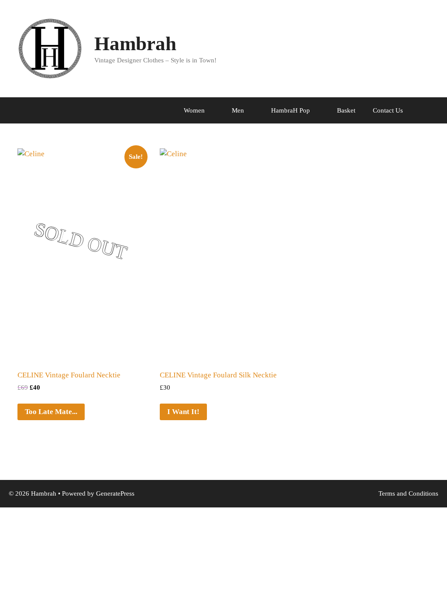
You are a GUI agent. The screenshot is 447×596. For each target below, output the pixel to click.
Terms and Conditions (408, 493)
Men (238, 110)
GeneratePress (115, 493)
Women (194, 110)
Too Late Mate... (51, 412)
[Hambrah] (50, 48)
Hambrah (135, 44)
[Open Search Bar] (434, 110)
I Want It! (183, 412)
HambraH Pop (290, 110)
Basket (346, 110)
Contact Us (388, 110)
